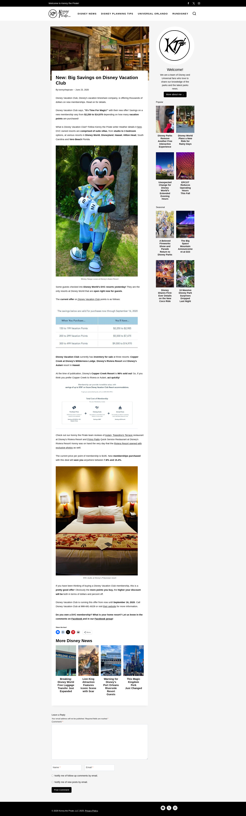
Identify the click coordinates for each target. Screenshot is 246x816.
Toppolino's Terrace (122, 435)
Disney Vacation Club (88, 299)
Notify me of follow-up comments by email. (76, 775)
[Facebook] (188, 3)
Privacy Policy (91, 811)
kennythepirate (66, 90)
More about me (174, 94)
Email (89, 767)
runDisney (180, 13)
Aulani (108, 435)
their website (109, 606)
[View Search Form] (194, 14)
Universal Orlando (153, 13)
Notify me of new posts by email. (71, 782)
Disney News (87, 13)
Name (56, 767)
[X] (193, 3)
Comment (57, 721)
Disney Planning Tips (117, 13)
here (139, 127)
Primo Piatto (93, 439)
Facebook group (103, 619)
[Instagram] (199, 3)
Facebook (77, 619)
